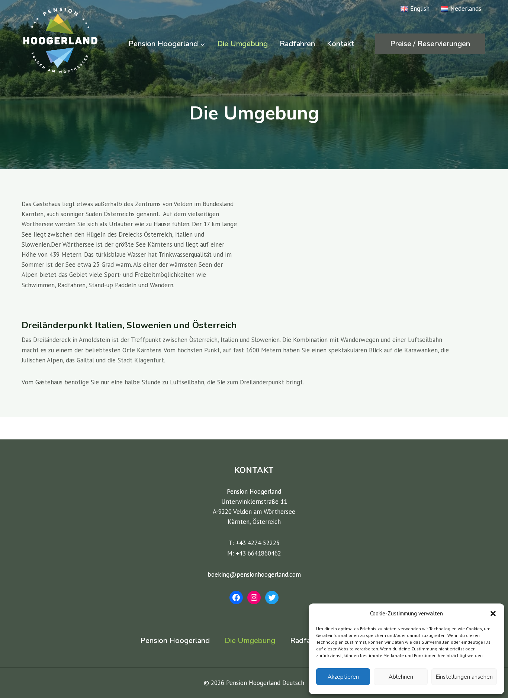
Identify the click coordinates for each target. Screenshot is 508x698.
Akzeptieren (343, 677)
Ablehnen (401, 677)
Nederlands (465, 8)
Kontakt (340, 44)
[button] (493, 613)
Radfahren (297, 44)
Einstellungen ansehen (464, 677)
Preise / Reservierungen (430, 44)
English (420, 8)
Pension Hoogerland (175, 640)
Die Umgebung (242, 44)
